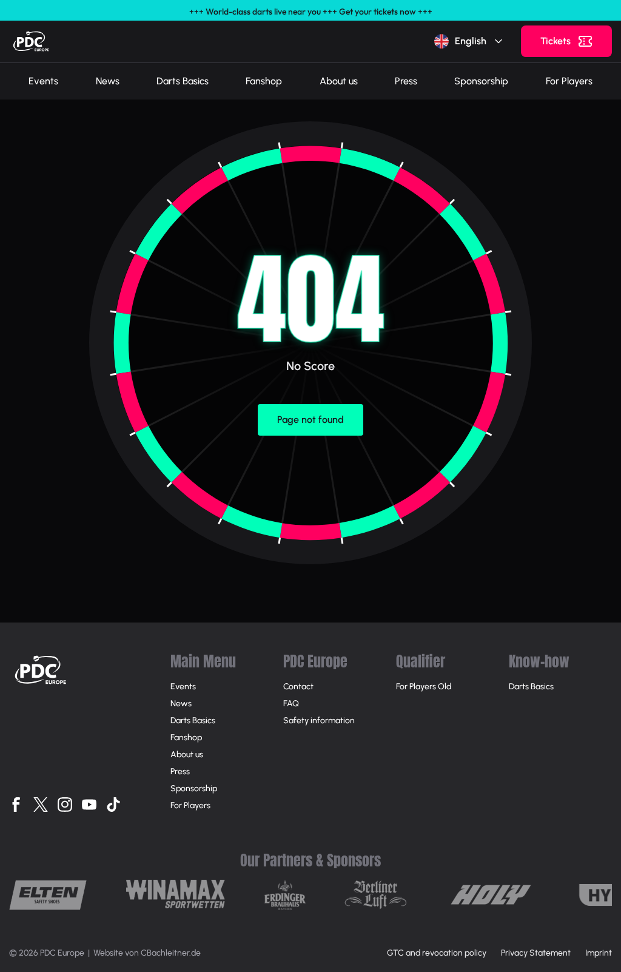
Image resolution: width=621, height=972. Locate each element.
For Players (569, 81)
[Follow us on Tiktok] (113, 804)
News (107, 81)
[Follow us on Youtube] (89, 804)
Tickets (555, 41)
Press (406, 81)
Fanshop (264, 81)
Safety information (319, 720)
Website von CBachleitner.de (147, 953)
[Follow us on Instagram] (65, 804)
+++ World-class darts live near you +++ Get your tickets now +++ (310, 11)
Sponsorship (481, 81)
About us (339, 81)
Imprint (598, 953)
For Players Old (423, 686)
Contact (298, 686)
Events (43, 81)
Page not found (310, 419)
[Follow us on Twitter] (40, 804)
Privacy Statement (536, 953)
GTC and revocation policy (436, 953)
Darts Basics (182, 81)
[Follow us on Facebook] (16, 804)
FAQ (291, 703)
